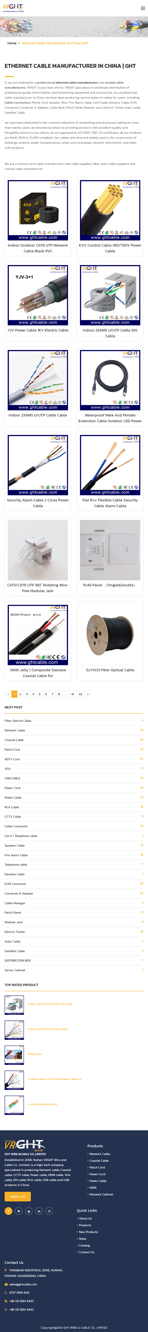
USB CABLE (12, 778)
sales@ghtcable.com (23, 1284)
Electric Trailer (15, 931)
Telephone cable (16, 864)
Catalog (84, 1245)
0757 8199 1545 (19, 1292)
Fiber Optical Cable (18, 720)
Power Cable (13, 797)
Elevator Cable (15, 874)
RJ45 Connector (15, 883)
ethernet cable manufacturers (77, 82)
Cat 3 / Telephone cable (21, 835)
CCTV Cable (13, 816)
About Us (17, 1196)
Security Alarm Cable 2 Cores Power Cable (38, 503)
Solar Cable (12, 941)
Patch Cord (12, 749)
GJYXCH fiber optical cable (110, 670)
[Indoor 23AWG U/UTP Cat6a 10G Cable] (14, 1004)
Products (85, 1225)
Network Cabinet (101, 1194)
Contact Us (86, 1252)
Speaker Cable (15, 845)
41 (72, 694)
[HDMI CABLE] (14, 1055)
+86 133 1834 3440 (21, 1301)
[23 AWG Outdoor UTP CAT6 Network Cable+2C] (14, 1080)
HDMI (93, 1187)
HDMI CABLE (35, 1054)
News (82, 1238)
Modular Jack (14, 922)
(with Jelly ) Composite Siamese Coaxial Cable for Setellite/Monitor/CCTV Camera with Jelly (38, 678)
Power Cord (12, 788)
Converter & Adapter (19, 893)
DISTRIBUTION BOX (18, 960)
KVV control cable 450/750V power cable (110, 248)
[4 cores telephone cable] (14, 1105)
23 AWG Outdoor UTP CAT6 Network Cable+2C (55, 1079)
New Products (88, 1232)
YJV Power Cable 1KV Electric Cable (38, 330)
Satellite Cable (15, 951)
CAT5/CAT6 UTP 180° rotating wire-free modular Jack (38, 588)
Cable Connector (16, 826)
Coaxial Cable (14, 740)
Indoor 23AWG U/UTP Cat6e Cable (38, 415)
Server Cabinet (15, 970)
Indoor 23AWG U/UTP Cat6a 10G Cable (110, 333)
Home (12, 43)
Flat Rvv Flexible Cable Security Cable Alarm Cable (110, 503)
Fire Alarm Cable (16, 855)
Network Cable (15, 730)
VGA (8, 768)
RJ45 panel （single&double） (110, 585)
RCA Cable (12, 807)
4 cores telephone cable (42, 1104)
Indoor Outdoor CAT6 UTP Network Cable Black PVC (38, 248)
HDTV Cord (12, 759)
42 (80, 694)
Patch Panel (13, 912)
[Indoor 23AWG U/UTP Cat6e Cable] (14, 1029)
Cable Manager (15, 903)
